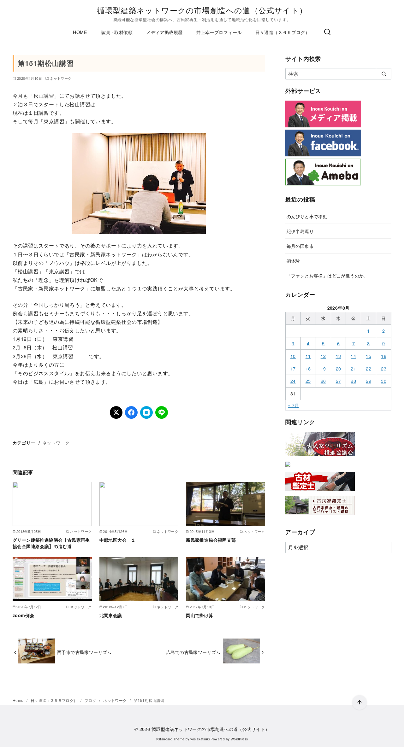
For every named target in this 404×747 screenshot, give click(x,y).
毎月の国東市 (300, 245)
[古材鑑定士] (320, 492)
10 (293, 356)
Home (19, 700)
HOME (80, 32)
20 (338, 368)
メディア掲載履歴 (164, 32)
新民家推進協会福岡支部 (211, 540)
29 (368, 380)
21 (353, 368)
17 (293, 368)
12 (323, 356)
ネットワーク (60, 78)
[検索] (327, 32)
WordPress (239, 739)
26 (323, 380)
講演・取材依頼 (117, 32)
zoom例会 (23, 615)
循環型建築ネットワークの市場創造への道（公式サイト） (202, 9)
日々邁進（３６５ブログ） (282, 32)
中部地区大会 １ (117, 540)
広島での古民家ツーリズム (193, 652)
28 (353, 380)
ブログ (91, 700)
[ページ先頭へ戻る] (359, 702)
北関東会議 (110, 615)
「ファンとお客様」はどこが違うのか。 (327, 275)
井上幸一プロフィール (219, 32)
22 (368, 368)
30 (383, 380)
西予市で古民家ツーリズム (84, 652)
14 (353, 356)
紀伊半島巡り (300, 231)
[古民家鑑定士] (320, 516)
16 (383, 356)
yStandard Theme (170, 739)
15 (368, 356)
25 (308, 380)
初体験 (293, 260)
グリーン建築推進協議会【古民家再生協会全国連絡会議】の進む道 (51, 543)
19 (323, 368)
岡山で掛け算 (199, 615)
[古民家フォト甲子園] (287, 467)
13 (338, 356)
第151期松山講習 (149, 700)
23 (383, 368)
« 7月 (293, 405)
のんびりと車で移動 (307, 216)
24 (293, 380)
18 (308, 368)
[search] (383, 73)
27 (338, 380)
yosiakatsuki (200, 739)
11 (308, 356)
